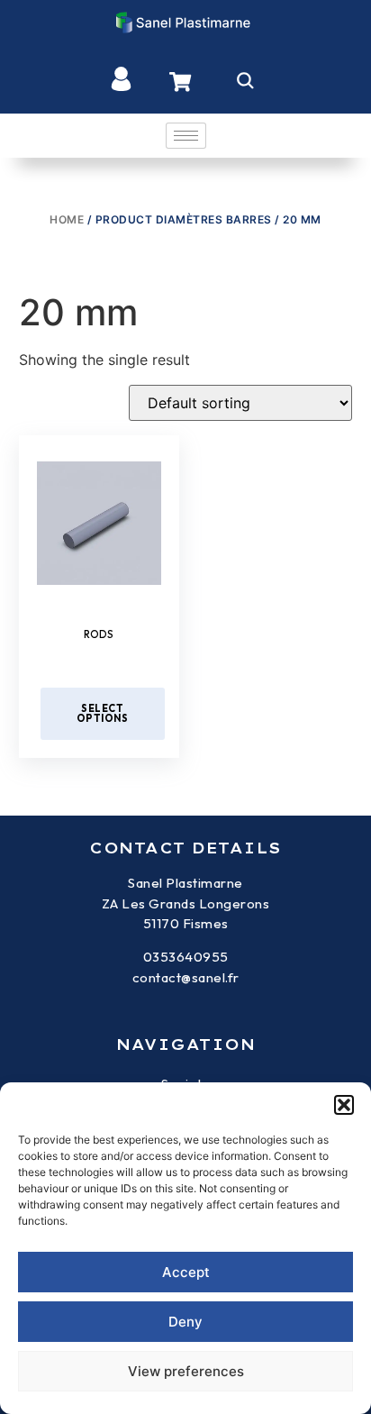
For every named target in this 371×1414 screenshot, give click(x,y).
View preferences (186, 1371)
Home (67, 219)
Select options (103, 713)
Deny (185, 1321)
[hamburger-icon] (186, 136)
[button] (344, 1105)
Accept (186, 1272)
